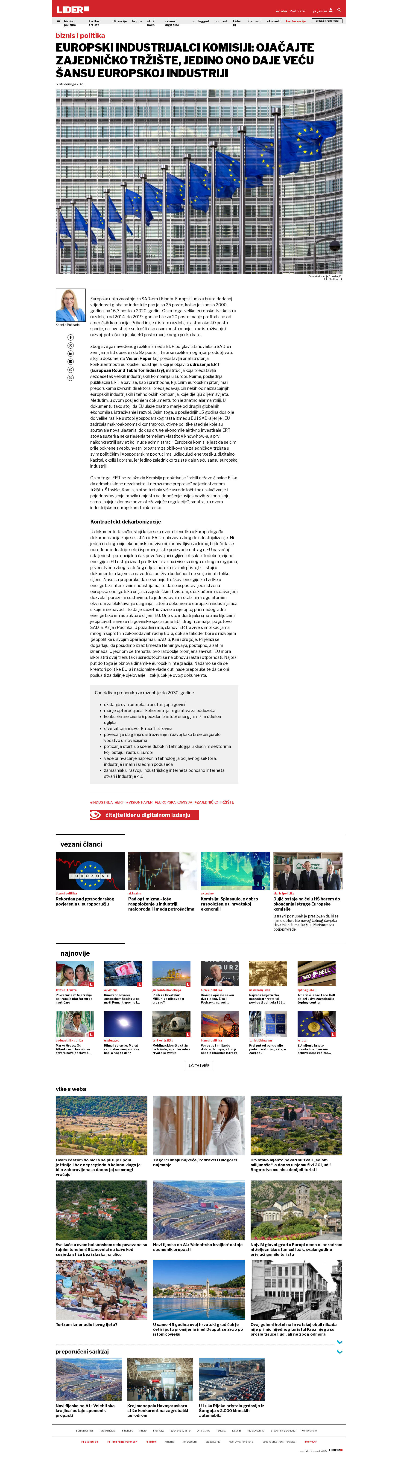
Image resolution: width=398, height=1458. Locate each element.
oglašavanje (213, 1441)
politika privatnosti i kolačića (279, 1441)
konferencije (296, 21)
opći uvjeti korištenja (241, 1441)
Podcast (221, 1430)
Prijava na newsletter (122, 1441)
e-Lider (281, 11)
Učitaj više (199, 1066)
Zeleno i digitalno (180, 1430)
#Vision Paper (139, 802)
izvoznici (254, 21)
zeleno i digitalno (172, 23)
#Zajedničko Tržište (214, 802)
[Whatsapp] (70, 370)
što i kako (151, 23)
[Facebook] (70, 337)
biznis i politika (70, 23)
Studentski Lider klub (283, 1430)
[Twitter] (70, 345)
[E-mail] (70, 362)
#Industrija (101, 802)
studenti (274, 21)
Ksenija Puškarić (67, 325)
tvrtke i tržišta (94, 23)
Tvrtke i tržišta (107, 1430)
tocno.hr (311, 1441)
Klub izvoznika (255, 1430)
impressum (190, 1441)
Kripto (142, 1430)
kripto (137, 21)
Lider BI (237, 23)
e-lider (151, 1441)
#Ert (119, 802)
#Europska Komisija (173, 802)
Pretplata (297, 11)
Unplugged (203, 1430)
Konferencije (309, 1430)
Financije (127, 1430)
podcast (221, 21)
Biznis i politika (84, 1430)
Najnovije (75, 953)
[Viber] (70, 378)
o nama (169, 1441)
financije (120, 21)
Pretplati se (89, 1441)
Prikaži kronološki (327, 20)
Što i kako (158, 1430)
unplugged (201, 21)
